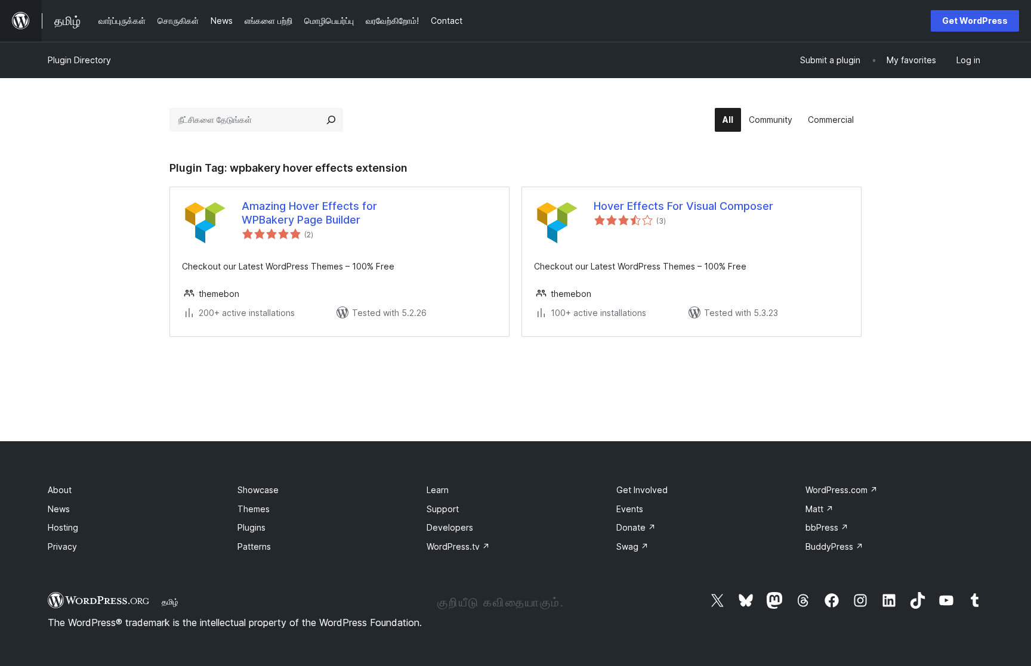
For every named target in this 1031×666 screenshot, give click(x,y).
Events (629, 509)
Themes (253, 509)
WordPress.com (841, 490)
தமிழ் (170, 601)
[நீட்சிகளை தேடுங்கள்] (331, 120)
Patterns (254, 546)
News (59, 509)
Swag (632, 546)
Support (443, 509)
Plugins (251, 527)
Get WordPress (975, 21)
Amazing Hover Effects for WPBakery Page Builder (309, 213)
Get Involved (642, 490)
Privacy (62, 546)
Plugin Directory (79, 60)
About (60, 490)
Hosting (63, 527)
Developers (450, 527)
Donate (636, 527)
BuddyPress (834, 546)
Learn (438, 490)
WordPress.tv (458, 546)
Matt (819, 509)
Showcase (258, 490)
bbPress (826, 527)
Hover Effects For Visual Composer (683, 206)
